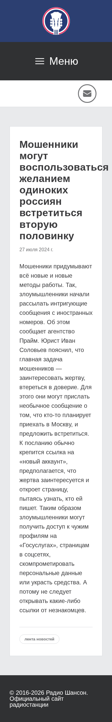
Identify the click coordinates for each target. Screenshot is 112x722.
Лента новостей (39, 639)
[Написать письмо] (87, 93)
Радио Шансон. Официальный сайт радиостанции (49, 698)
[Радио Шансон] (56, 21)
